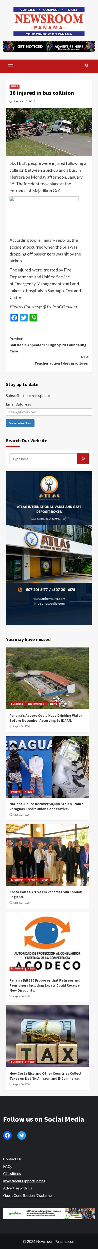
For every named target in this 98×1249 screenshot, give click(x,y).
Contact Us (12, 1159)
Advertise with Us (17, 1188)
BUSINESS (17, 703)
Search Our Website (27, 440)
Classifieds (12, 1173)
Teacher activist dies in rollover (61, 360)
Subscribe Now (20, 423)
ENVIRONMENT (37, 703)
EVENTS (16, 792)
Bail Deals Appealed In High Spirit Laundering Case (48, 344)
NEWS (14, 86)
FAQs (7, 1166)
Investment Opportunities (24, 1181)
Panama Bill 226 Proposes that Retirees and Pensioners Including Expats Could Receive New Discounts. (45, 985)
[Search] (87, 65)
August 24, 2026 (21, 726)
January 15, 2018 (24, 101)
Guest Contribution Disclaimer (28, 1195)
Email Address (18, 404)
